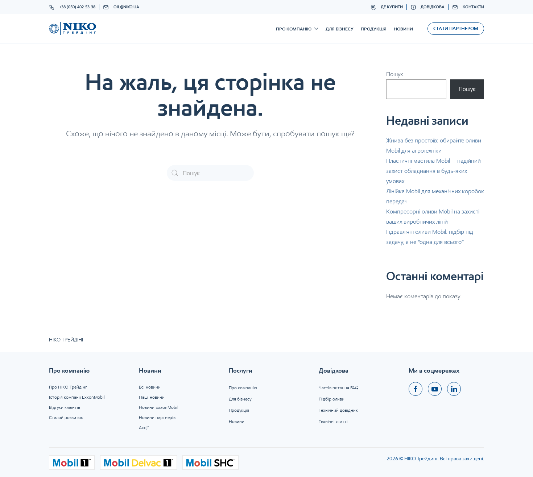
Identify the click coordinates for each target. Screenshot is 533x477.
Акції (144, 427)
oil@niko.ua (126, 6)
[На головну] (72, 28)
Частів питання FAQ (339, 387)
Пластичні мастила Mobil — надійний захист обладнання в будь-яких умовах (433, 170)
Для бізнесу (340, 29)
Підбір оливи (331, 399)
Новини (403, 29)
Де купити (392, 6)
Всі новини (150, 387)
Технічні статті (333, 421)
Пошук (394, 74)
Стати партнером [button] (455, 28)
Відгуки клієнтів (64, 407)
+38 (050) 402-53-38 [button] (77, 6)
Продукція (374, 29)
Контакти (473, 6)
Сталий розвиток (66, 417)
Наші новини (152, 397)
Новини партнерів (157, 417)
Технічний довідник (338, 410)
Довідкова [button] (433, 6)
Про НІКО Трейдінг (68, 387)
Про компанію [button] (293, 29)
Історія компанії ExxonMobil (77, 397)
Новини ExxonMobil (158, 407)
